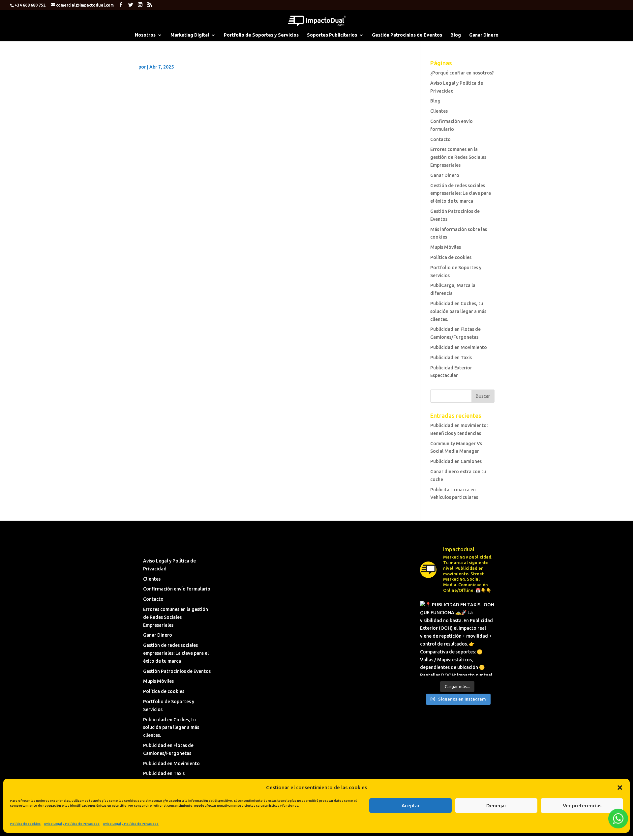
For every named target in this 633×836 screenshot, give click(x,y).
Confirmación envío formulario (176, 588)
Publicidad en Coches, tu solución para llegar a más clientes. (458, 311)
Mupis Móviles (445, 247)
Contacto (440, 139)
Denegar (496, 805)
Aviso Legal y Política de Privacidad (72, 823)
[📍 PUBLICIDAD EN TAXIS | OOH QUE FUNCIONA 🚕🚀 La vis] (457, 638)
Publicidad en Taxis (451, 357)
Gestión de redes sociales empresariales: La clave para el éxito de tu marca (460, 193)
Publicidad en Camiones (456, 461)
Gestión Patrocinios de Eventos (407, 35)
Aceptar (411, 805)
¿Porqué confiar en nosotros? (462, 72)
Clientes (439, 111)
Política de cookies (25, 823)
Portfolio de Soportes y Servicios (261, 35)
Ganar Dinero (483, 35)
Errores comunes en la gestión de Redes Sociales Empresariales (458, 157)
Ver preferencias (582, 805)
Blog (455, 35)
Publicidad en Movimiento (458, 347)
